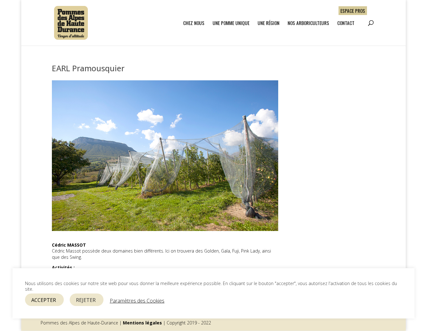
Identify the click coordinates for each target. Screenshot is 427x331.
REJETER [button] (86, 300)
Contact (345, 23)
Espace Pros (352, 10)
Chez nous (193, 23)
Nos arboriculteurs (308, 23)
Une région (268, 23)
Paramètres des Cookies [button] (137, 300)
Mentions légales (142, 323)
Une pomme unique (231, 23)
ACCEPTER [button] (43, 300)
